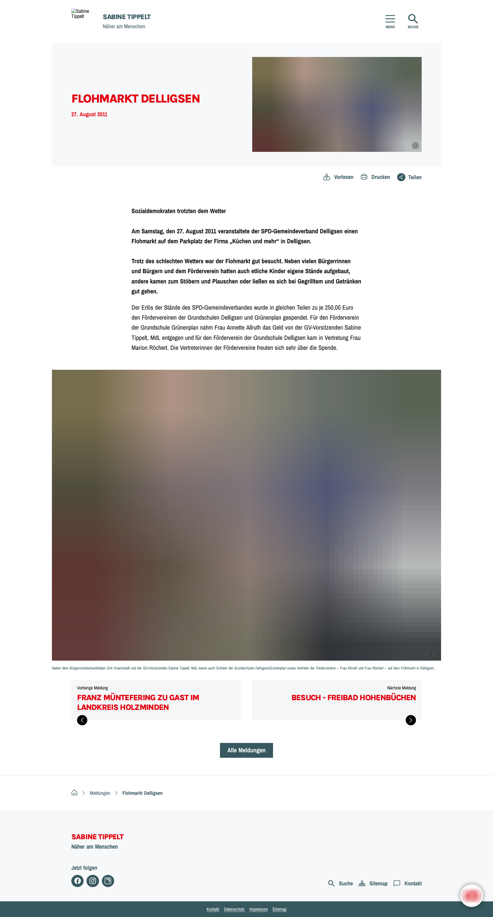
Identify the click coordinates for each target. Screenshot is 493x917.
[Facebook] (77, 881)
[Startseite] (74, 792)
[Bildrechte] (415, 145)
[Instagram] (92, 881)
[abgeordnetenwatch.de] (108, 881)
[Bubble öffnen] (471, 895)
